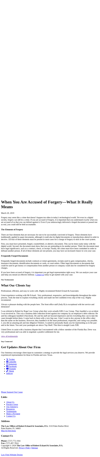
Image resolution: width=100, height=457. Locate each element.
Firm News (13, 41)
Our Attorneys (10, 101)
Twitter (11, 359)
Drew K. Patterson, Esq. (15, 118)
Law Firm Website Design (12, 455)
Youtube (12, 369)
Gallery (14, 37)
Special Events (14, 50)
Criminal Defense (15, 80)
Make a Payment (9, 153)
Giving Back (14, 45)
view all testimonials (9, 336)
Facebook (12, 366)
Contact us (39, 275)
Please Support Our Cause (12, 392)
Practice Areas (9, 59)
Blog (13, 145)
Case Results (14, 134)
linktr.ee (9, 373)
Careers (14, 54)
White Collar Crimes (14, 95)
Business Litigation (15, 71)
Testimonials (11, 150)
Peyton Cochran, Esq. (15, 126)
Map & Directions (8, 431)
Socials (14, 56)
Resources (10, 131)
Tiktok (11, 371)
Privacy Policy (25, 448)
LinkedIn (12, 362)
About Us (10, 402)
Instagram (12, 364)
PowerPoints (16, 147)
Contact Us (10, 416)
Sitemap (34, 448)
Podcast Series (14, 141)
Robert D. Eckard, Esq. (14, 108)
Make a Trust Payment (15, 167)
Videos (14, 138)
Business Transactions (16, 76)
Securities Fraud (15, 90)
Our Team (13, 34)
